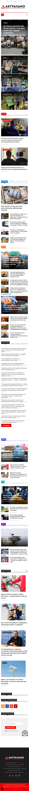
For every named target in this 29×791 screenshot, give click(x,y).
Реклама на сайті (18, 786)
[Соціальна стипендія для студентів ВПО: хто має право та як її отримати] (5, 232)
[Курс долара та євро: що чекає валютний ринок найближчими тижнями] (14, 195)
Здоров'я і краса (7, 302)
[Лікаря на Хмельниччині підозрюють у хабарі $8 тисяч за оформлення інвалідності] (14, 157)
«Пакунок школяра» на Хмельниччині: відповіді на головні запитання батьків (13, 63)
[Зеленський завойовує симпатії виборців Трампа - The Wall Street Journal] (5, 517)
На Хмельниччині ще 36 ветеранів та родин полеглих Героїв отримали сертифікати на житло (14, 30)
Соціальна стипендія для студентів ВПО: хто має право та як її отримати (18, 231)
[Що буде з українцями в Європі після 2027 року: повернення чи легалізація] (5, 509)
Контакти (25, 786)
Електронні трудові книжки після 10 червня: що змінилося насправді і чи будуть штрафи (18, 223)
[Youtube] (19, 776)
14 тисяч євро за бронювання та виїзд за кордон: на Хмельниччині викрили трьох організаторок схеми (13, 412)
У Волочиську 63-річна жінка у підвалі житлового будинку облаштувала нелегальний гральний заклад (12, 140)
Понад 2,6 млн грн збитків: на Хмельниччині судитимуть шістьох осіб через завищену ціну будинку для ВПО (13, 374)
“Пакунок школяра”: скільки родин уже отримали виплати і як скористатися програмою (14, 455)
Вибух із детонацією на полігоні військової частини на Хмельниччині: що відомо (14, 681)
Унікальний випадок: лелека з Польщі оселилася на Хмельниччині (13, 540)
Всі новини (6, 425)
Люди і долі (6, 253)
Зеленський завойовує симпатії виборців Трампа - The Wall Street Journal (18, 516)
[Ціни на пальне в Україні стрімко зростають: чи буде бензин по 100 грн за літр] (5, 467)
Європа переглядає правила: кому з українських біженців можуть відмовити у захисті (13, 497)
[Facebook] (13, 776)
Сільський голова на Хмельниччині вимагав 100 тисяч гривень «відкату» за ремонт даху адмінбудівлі (14, 98)
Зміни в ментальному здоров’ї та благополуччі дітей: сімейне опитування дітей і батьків (19, 318)
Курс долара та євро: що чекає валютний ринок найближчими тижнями (11, 208)
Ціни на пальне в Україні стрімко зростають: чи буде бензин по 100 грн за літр (18, 466)
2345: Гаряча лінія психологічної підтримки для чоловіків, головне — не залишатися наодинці (14, 307)
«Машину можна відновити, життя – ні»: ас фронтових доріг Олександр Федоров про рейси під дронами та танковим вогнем (14, 291)
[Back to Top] (2, 789)
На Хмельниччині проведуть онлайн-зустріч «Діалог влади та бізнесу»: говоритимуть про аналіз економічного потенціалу (13, 406)
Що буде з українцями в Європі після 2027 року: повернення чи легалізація (19, 509)
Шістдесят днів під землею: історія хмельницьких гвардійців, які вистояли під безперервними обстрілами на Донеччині (14, 328)
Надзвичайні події (7, 76)
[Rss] (10, 776)
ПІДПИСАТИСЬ (10, 727)
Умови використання (8, 786)
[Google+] (16, 776)
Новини (5, 22)
